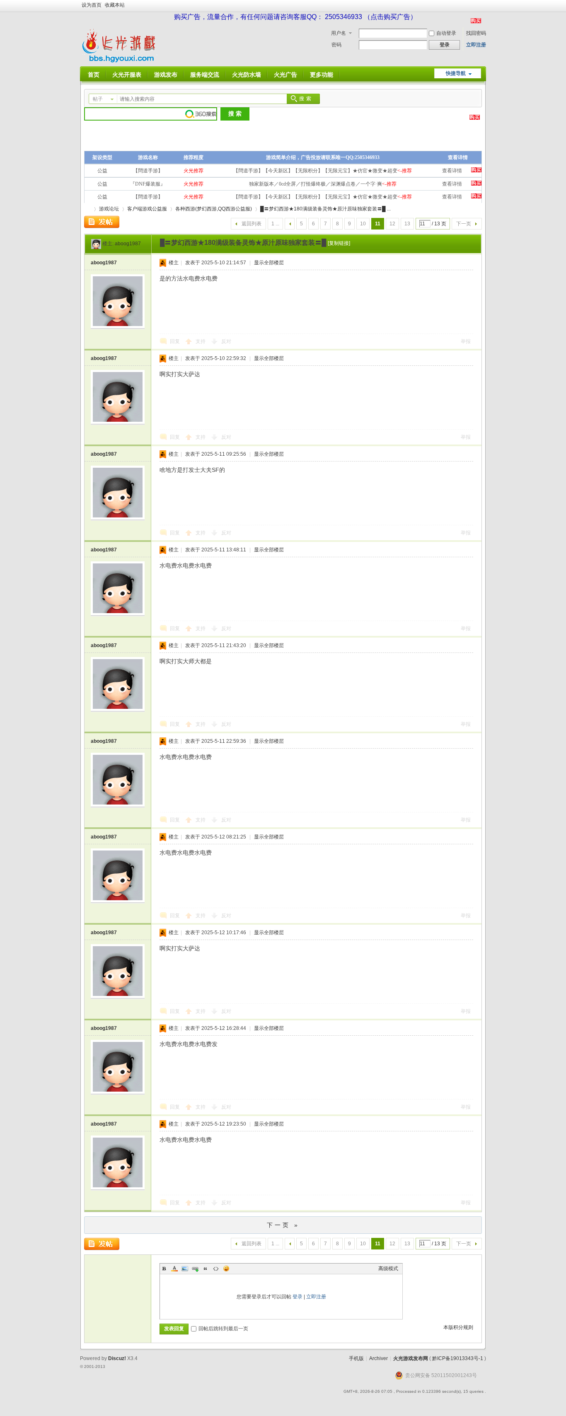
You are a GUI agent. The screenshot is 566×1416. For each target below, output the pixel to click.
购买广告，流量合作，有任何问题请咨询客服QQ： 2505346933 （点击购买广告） (295, 16)
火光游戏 (87, 209)
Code (216, 1268)
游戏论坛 (109, 209)
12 (392, 224)
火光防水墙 (246, 74)
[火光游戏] (120, 61)
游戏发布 (165, 74)
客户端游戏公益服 (147, 209)
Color (174, 1268)
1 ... (275, 224)
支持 (201, 341)
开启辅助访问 (484, 6)
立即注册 (476, 45)
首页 (93, 74)
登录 (297, 1297)
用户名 (338, 33)
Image (185, 1268)
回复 (175, 341)
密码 (336, 45)
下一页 (463, 224)
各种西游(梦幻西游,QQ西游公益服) (213, 209)
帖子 (98, 99)
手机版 (356, 1358)
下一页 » (283, 1225)
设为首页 (92, 5)
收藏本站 (115, 5)
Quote (205, 1268)
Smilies (226, 1268)
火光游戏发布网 (410, 1358)
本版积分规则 (458, 1327)
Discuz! (117, 1358)
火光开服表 (126, 74)
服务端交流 (204, 74)
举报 (466, 341)
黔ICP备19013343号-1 (457, 1358)
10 (363, 224)
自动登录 (446, 33)
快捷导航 (456, 73)
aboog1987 (128, 243)
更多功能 (321, 74)
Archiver (378, 1358)
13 (407, 224)
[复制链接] (339, 243)
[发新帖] (101, 222)
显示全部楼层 (269, 263)
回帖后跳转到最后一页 (223, 1328)
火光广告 (285, 74)
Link (195, 1268)
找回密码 (476, 33)
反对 (226, 341)
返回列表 (251, 224)
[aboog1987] (96, 243)
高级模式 (388, 1268)
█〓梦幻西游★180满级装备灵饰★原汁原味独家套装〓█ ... (325, 209)
